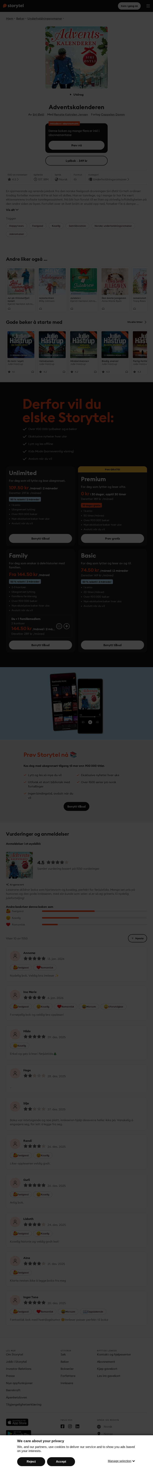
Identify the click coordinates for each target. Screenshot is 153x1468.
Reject (31, 1461)
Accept (61, 1461)
